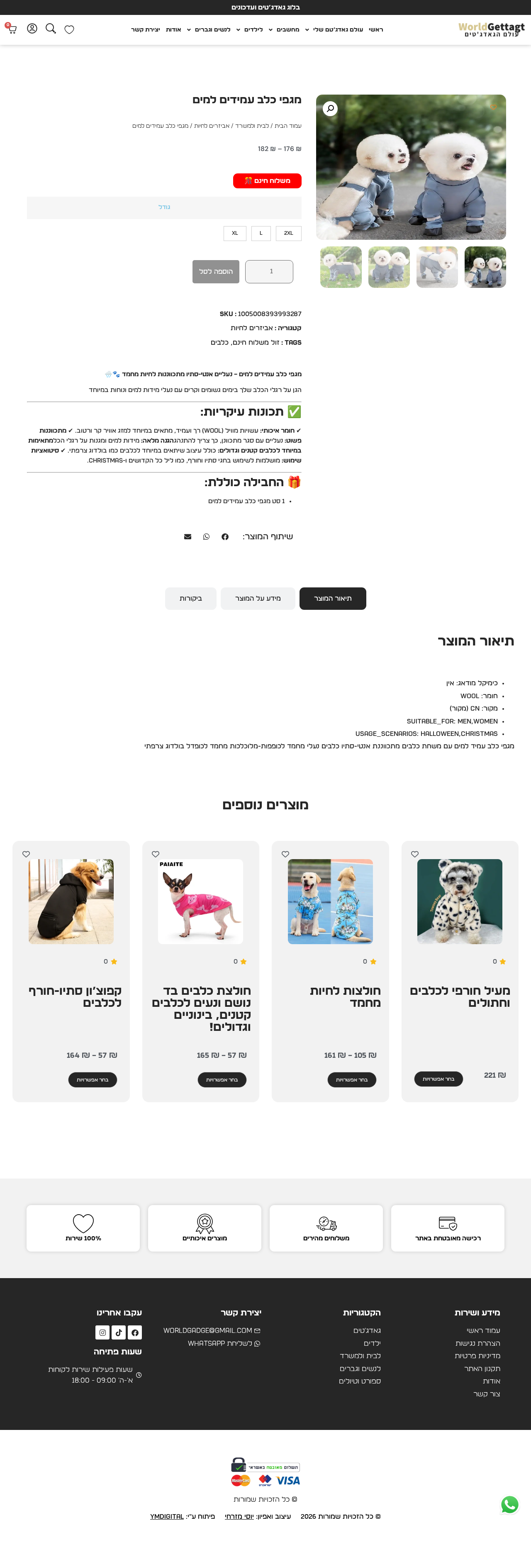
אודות (173, 30)
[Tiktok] (119, 1332)
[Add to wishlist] (493, 107)
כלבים (220, 342)
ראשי (376, 30)
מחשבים (288, 30)
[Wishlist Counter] (69, 30)
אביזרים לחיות (211, 126)
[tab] (333, 598)
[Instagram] (102, 1332)
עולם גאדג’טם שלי (338, 30)
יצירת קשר (145, 30)
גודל (164, 207)
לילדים (253, 30)
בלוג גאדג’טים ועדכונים (265, 7)
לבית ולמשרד (252, 126)
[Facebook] (135, 1332)
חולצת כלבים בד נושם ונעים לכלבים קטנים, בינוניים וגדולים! (201, 1009)
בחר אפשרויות (439, 1079)
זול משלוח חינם (256, 342)
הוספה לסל (216, 271)
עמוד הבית (288, 126)
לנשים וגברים (213, 30)
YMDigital (167, 1516)
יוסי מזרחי (239, 1516)
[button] (330, 108)
